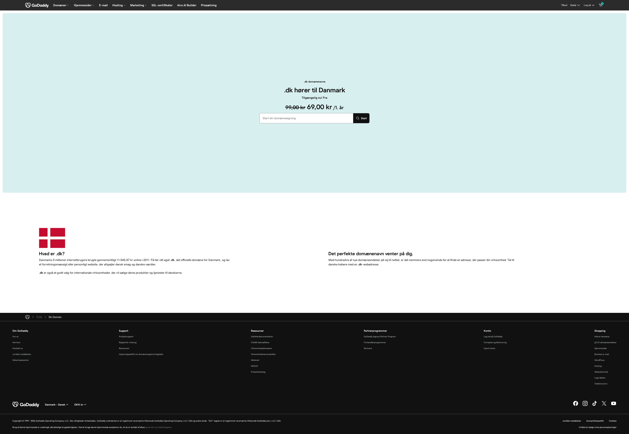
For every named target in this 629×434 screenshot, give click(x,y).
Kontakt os (17, 348)
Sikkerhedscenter (20, 360)
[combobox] (306, 118)
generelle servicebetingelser (158, 427)
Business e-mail (601, 354)
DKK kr (78, 404)
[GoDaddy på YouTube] (614, 405)
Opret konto (489, 348)
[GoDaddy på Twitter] (604, 405)
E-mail (103, 5)
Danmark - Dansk (55, 404)
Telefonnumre (600, 384)
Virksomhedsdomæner (261, 348)
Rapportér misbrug (127, 342)
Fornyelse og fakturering (495, 342)
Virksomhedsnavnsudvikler (263, 354)
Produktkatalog (258, 372)
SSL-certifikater (162, 5)
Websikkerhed (601, 372)
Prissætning (209, 5)
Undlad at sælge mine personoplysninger (598, 427)
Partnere (368, 348)
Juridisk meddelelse (21, 354)
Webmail (255, 360)
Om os (15, 336)
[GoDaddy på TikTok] (595, 405)
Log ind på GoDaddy (493, 336)
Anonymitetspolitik (595, 421)
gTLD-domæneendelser (605, 342)
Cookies (613, 421)
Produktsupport (126, 336)
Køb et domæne (601, 336)
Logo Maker (600, 378)
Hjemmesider (600, 348)
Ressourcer (124, 348)
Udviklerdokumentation (262, 336)
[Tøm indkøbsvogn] (600, 5)
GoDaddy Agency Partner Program (380, 336)
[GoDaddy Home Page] (26, 404)
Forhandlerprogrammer (375, 342)
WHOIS (254, 366)
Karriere (16, 342)
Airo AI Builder (186, 5)
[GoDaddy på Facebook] (576, 405)
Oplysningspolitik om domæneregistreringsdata (141, 354)
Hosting (598, 366)
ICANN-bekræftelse (260, 342)
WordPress (599, 360)
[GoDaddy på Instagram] (585, 405)
